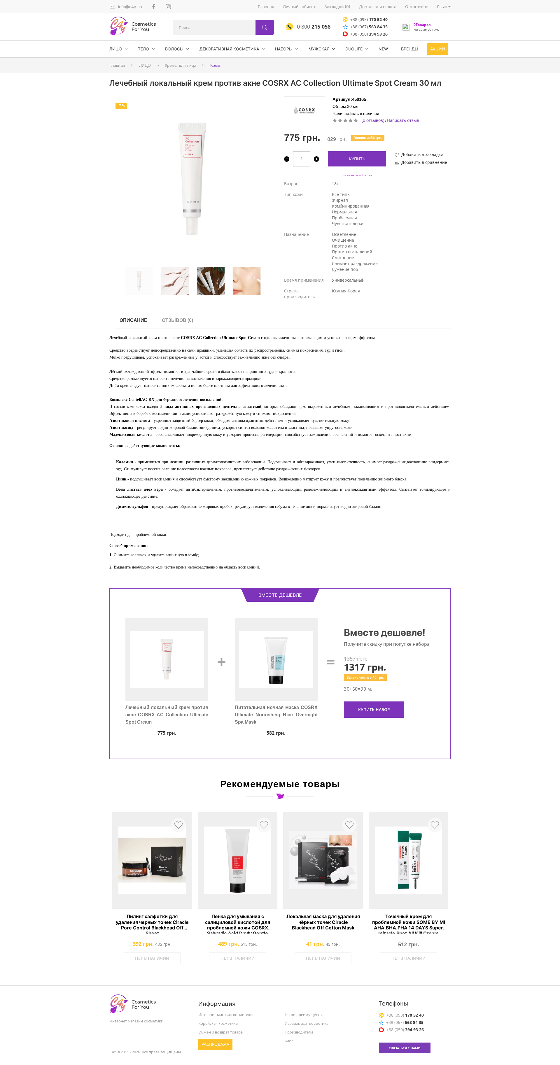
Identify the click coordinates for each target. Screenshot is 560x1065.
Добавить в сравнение (424, 162)
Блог (289, 1040)
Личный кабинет (299, 6)
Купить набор (374, 709)
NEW (383, 48)
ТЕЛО (143, 48)
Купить (357, 159)
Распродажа (215, 1044)
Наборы (284, 48)
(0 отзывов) (372, 120)
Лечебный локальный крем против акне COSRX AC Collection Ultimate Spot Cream (166, 718)
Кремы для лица (180, 65)
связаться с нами (405, 1048)
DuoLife (354, 48)
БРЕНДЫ (409, 48)
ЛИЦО (115, 48)
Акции (437, 48)
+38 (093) (369, 19)
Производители (299, 1032)
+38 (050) (369, 34)
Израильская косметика (306, 1023)
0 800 (312, 26)
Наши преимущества (304, 1014)
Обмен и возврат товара (220, 1032)
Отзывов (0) (177, 320)
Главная (266, 6)
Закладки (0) (337, 6)
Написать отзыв (403, 120)
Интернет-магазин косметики (225, 1014)
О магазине (416, 6)
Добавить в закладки (422, 154)
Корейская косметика (218, 1023)
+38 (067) (369, 26)
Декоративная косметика (229, 48)
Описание (133, 320)
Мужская (319, 48)
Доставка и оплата (377, 6)
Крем (215, 65)
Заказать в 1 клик (357, 175)
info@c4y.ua (130, 6)
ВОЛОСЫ (174, 48)
